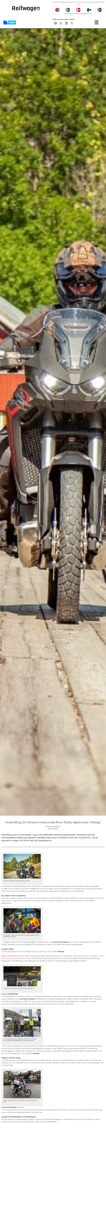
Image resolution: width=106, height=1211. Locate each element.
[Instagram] (61, 23)
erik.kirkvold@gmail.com (83, 13)
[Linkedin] (66, 23)
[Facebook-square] (55, 23)
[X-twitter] (72, 23)
